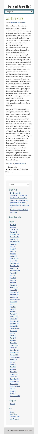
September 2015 (15, 357)
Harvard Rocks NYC (19, 6)
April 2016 (13, 340)
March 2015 (13, 372)
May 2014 (13, 393)
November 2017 (14, 295)
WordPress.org (14, 419)
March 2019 (13, 256)
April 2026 (13, 227)
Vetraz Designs (28, 430)
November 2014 (14, 381)
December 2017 (14, 292)
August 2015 (13, 360)
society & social (22, 163)
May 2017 (12, 309)
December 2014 (14, 379)
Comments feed (14, 416)
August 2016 (13, 331)
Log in (12, 412)
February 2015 (14, 374)
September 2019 (15, 242)
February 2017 (14, 316)
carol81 (23, 22)
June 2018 (13, 278)
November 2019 (14, 237)
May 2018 (13, 280)
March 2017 (13, 314)
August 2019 (13, 244)
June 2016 (13, 336)
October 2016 (14, 326)
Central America (12, 167)
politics (16, 163)
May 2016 (13, 338)
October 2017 (14, 297)
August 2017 (13, 302)
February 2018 (14, 287)
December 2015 (14, 350)
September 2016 (15, 328)
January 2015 (13, 376)
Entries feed (13, 414)
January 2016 (13, 348)
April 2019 (13, 254)
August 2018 (13, 273)
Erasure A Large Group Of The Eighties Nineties (16, 171)
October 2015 (14, 355)
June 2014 (13, 391)
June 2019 (13, 249)
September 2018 (15, 270)
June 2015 (13, 364)
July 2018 (12, 275)
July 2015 (12, 362)
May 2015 (13, 367)
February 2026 (14, 230)
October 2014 (14, 384)
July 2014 (12, 389)
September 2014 (15, 386)
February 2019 (14, 259)
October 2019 (14, 239)
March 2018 (13, 285)
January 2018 (13, 290)
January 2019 (13, 261)
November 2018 (14, 266)
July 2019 (12, 246)
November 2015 (14, 352)
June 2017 (12, 307)
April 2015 (13, 369)
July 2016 (12, 333)
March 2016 (13, 343)
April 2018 (13, 283)
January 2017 (13, 319)
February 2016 (14, 345)
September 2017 (15, 299)
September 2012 (15, 396)
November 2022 (14, 234)
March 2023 (13, 232)
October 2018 (14, 268)
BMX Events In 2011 (15, 193)
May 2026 (13, 225)
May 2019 (13, 251)
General (10, 163)
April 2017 (13, 311)
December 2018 (14, 263)
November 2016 (14, 324)
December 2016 (14, 321)
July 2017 (12, 304)
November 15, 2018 (15, 22)
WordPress (16, 430)
